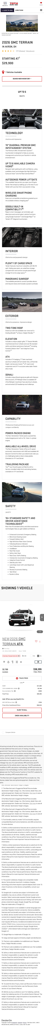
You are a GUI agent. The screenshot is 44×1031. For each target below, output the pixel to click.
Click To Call (22, 710)
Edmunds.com (30, 51)
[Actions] (40, 641)
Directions (19, 10)
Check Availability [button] (22, 716)
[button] (7, 10)
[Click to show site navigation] (41, 10)
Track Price (23, 678)
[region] (22, 695)
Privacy (24, 1022)
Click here (32, 793)
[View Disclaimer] (21, 662)
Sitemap (20, 1022)
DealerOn (14, 1022)
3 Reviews (22, 51)
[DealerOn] (7, 1020)
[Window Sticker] (38, 662)
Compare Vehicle (10, 732)
